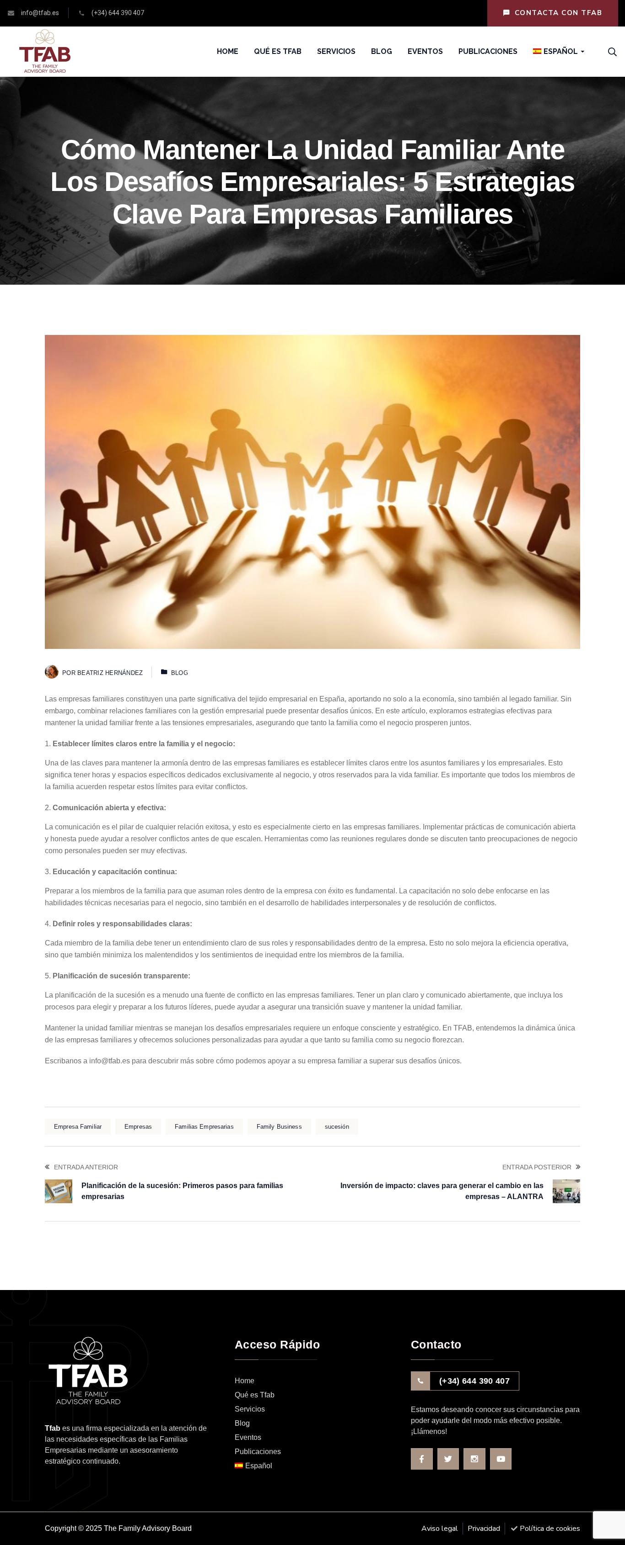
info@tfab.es (109, 1061)
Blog (179, 672)
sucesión (337, 1126)
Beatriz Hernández (110, 672)
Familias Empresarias (204, 1126)
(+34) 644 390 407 (474, 1381)
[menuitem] (555, 52)
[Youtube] (501, 1459)
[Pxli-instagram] (474, 1459)
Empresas (138, 1126)
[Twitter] (448, 1459)
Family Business (279, 1126)
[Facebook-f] (422, 1459)
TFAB (462, 1028)
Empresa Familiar (78, 1126)
